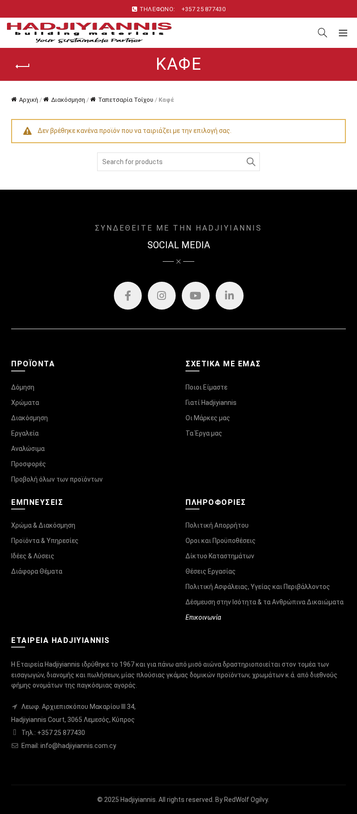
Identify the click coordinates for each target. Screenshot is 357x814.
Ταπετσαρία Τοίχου (125, 99)
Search (250, 161)
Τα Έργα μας (203, 433)
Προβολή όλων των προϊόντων (57, 479)
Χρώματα (25, 402)
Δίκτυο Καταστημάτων (219, 556)
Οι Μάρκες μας (207, 418)
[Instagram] (162, 296)
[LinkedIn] (230, 296)
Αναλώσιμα (28, 448)
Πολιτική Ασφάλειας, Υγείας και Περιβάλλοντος (257, 586)
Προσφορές (28, 464)
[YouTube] (196, 296)
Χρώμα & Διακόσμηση (43, 525)
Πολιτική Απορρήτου (217, 525)
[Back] (22, 66)
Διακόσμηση (68, 99)
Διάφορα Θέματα (36, 571)
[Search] (322, 33)
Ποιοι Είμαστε (206, 387)
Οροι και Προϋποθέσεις (220, 540)
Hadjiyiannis (138, 799)
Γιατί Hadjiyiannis (211, 402)
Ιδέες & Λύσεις (32, 556)
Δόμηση (22, 387)
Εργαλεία (25, 433)
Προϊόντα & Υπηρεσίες (45, 540)
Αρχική (28, 99)
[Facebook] (128, 296)
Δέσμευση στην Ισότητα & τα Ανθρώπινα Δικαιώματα (264, 602)
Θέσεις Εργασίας (210, 571)
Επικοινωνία (203, 617)
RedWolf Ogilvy (246, 799)
